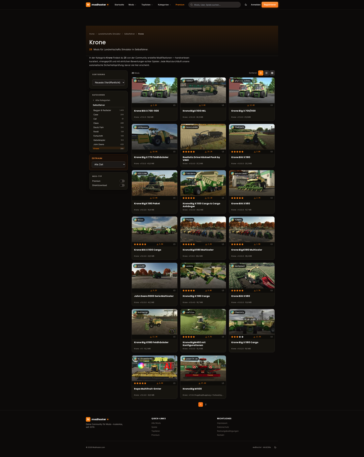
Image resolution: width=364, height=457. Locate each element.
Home (91, 34)
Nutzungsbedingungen (228, 431)
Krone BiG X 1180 (240, 157)
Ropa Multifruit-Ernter (147, 388)
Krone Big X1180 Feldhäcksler (151, 342)
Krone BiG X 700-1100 (146, 110)
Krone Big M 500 (192, 388)
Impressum (222, 423)
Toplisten (155, 431)
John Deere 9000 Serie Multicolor (154, 296)
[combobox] (214, 5)
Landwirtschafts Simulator (109, 34)
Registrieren (270, 4)
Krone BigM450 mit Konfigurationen (194, 344)
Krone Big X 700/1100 (243, 110)
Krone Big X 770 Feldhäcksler (151, 157)
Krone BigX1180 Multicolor (198, 249)
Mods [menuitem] (131, 4)
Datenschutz (223, 427)
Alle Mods (156, 423)
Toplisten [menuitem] (146, 4)
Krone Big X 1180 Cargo (196, 296)
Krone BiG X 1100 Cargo (147, 249)
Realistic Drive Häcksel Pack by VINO (201, 159)
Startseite (119, 4)
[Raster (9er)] (272, 73)
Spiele (154, 427)
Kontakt (220, 435)
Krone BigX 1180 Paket (147, 203)
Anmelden (255, 4)
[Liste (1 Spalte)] (260, 73)
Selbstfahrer (129, 34)
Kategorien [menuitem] (163, 4)
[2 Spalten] (266, 73)
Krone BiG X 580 (240, 203)
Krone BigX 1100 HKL (194, 110)
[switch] (122, 181)
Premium (180, 4)
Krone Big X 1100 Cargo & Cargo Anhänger (201, 205)
